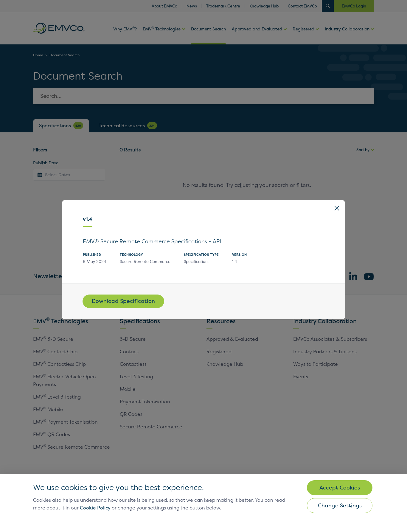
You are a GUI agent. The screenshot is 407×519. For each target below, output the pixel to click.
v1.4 (87, 219)
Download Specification (123, 301)
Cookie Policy (95, 507)
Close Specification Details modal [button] (337, 208)
